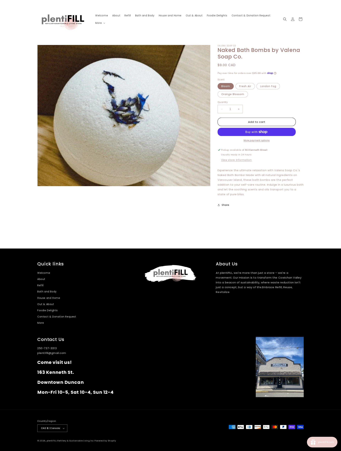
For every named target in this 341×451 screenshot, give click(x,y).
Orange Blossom (232, 94)
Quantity (223, 102)
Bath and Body (47, 291)
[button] (100, 23)
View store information (236, 160)
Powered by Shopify (105, 440)
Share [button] (225, 205)
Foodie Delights (47, 310)
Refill (40, 285)
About (41, 279)
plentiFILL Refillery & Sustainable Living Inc (70, 440)
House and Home (48, 298)
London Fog (268, 86)
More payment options (257, 140)
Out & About (45, 304)
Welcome (43, 273)
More (40, 323)
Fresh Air (245, 86)
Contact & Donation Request (56, 316)
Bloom (225, 86)
